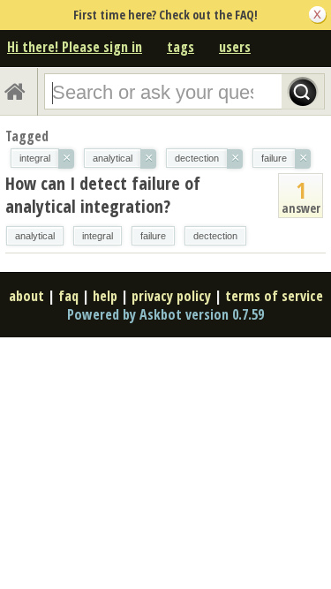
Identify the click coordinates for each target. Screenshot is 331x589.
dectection (215, 235)
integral (97, 235)
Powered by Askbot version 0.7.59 (165, 314)
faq (68, 296)
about (26, 296)
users (235, 47)
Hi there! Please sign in (74, 47)
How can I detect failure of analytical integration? (102, 194)
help (105, 296)
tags (180, 47)
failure (153, 235)
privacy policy (171, 296)
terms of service (274, 296)
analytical (35, 235)
